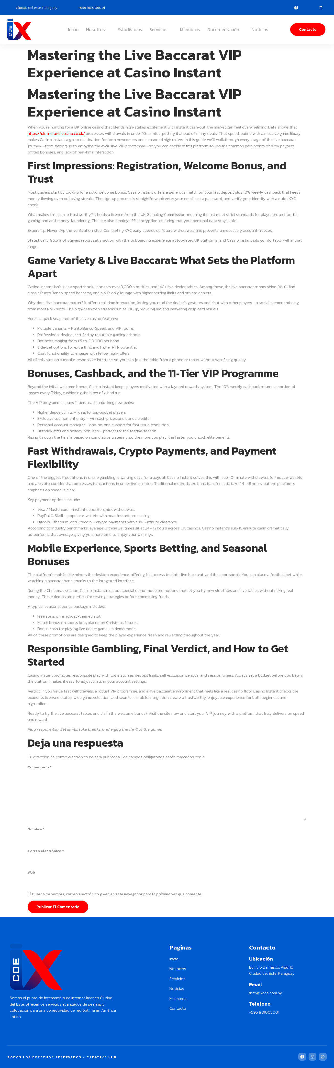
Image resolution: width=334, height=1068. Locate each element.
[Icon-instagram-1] (308, 8)
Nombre (36, 829)
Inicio (73, 29)
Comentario (40, 767)
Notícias (260, 29)
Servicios (158, 29)
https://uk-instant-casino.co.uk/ (56, 133)
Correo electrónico (46, 851)
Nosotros (95, 29)
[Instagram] (312, 1057)
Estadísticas (129, 29)
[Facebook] (296, 8)
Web (31, 872)
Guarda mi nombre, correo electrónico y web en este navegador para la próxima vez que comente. (117, 894)
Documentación (223, 29)
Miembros (190, 29)
